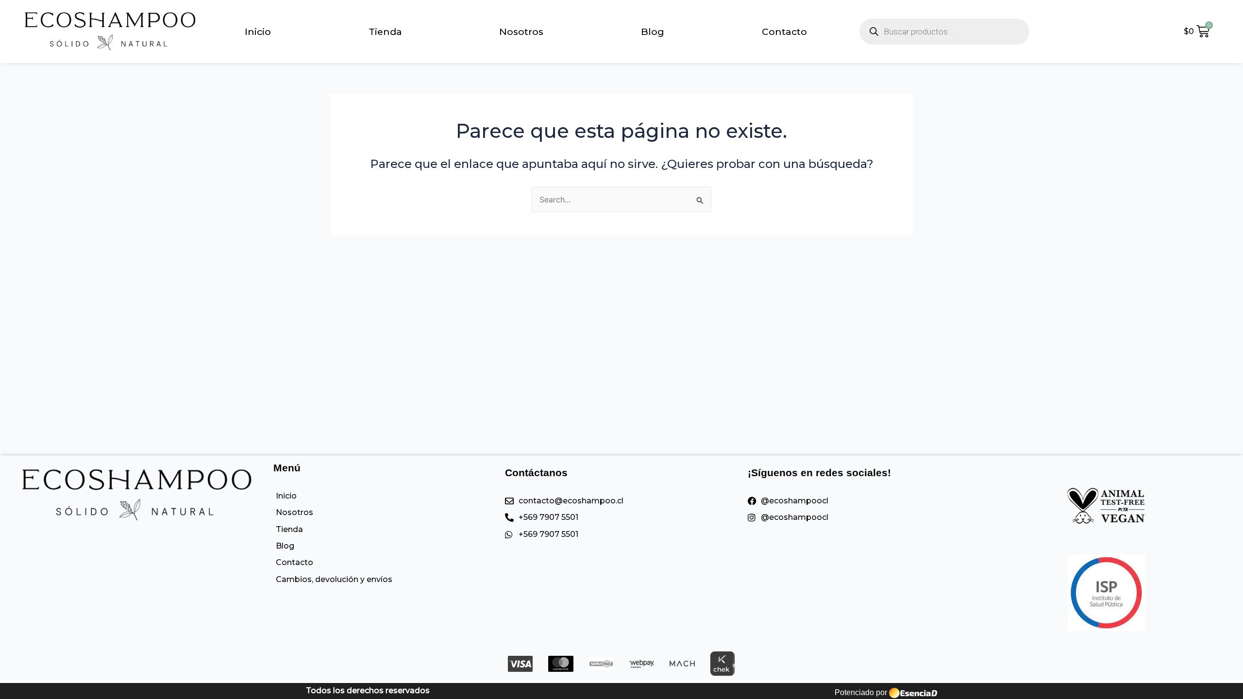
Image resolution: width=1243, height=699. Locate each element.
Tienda (385, 31)
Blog (652, 31)
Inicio (258, 31)
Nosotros (521, 31)
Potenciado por (861, 692)
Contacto (784, 31)
